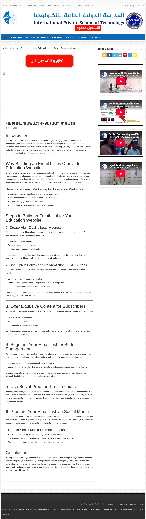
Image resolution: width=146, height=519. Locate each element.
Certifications (52, 5)
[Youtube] (133, 5)
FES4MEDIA (122, 504)
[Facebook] (125, 5)
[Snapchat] (139, 5)
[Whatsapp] (144, 5)
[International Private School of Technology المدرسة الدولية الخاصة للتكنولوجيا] (10, 16)
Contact (77, 5)
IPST (142, 504)
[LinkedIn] (131, 5)
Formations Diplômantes (33, 5)
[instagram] (136, 5)
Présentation (15, 5)
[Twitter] (128, 5)
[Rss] (123, 5)
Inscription (65, 5)
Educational (25, 48)
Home (4, 5)
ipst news (87, 5)
